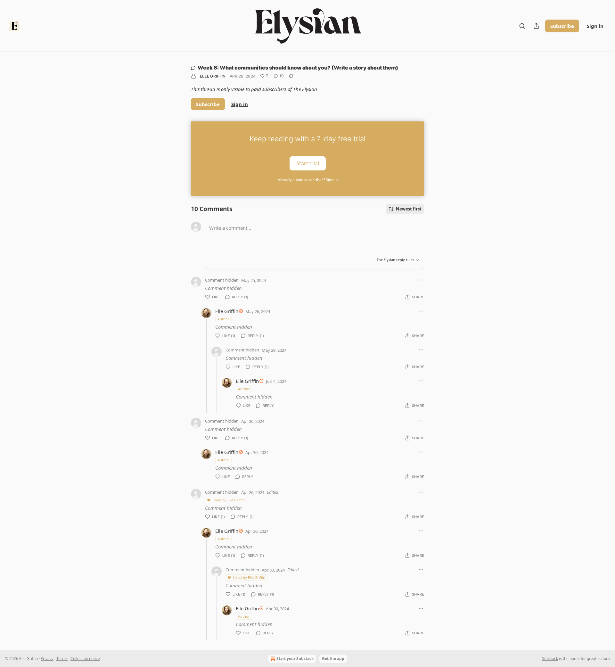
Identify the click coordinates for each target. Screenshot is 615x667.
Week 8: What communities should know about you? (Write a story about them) (298, 67)
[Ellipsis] (421, 280)
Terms (62, 658)
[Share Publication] (536, 26)
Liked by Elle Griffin (228, 500)
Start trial (307, 163)
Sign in (595, 26)
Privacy (47, 658)
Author (223, 319)
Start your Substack (295, 658)
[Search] (522, 26)
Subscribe (562, 26)
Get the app (333, 658)
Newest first (409, 209)
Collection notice (85, 658)
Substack (550, 658)
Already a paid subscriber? (308, 180)
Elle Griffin (213, 76)
